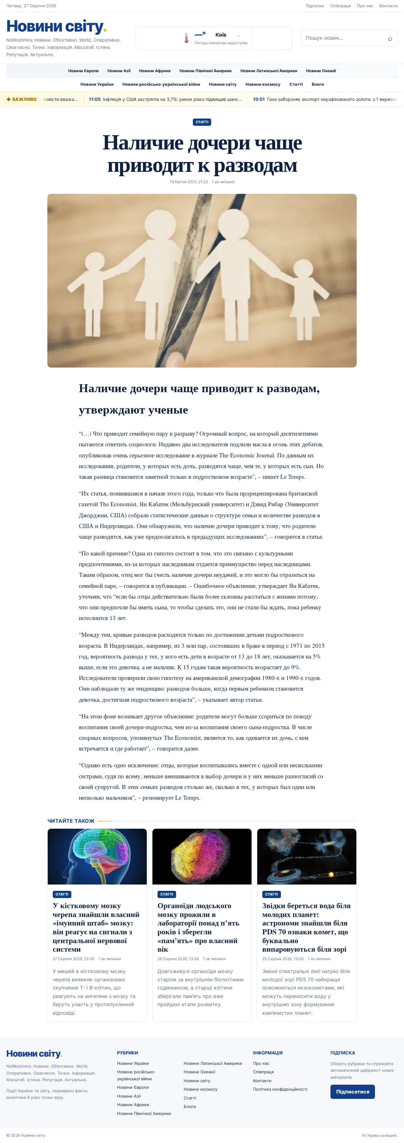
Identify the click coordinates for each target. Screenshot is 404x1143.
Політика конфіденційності (280, 1089)
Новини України (97, 84)
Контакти (388, 5)
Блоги (318, 84)
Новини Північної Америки (206, 70)
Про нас (365, 5)
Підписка (315, 5)
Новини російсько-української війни (161, 84)
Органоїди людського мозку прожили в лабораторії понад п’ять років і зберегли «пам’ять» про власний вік (198, 927)
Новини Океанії (321, 70)
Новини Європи (83, 70)
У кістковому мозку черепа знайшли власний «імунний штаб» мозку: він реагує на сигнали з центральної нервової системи (96, 927)
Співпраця (340, 5)
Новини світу (56, 25)
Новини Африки (155, 70)
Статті (296, 84)
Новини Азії (119, 70)
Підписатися (352, 1091)
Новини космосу (263, 84)
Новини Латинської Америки (269, 70)
